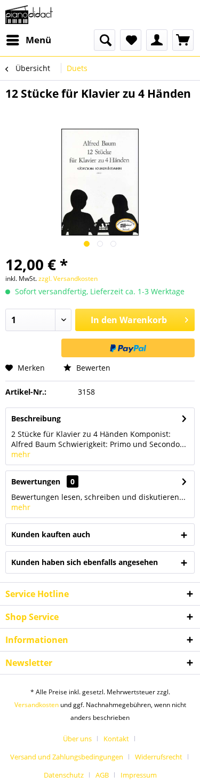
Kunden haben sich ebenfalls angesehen (84, 562)
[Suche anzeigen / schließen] (104, 40)
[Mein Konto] (156, 40)
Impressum (139, 775)
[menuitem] (28, 40)
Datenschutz (64, 775)
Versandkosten (36, 704)
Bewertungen (35, 481)
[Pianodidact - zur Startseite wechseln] (29, 14)
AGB (102, 775)
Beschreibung (36, 418)
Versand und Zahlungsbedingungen (66, 757)
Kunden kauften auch (50, 534)
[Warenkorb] (183, 40)
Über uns (77, 738)
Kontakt (116, 738)
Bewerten (92, 368)
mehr (20, 454)
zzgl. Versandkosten (68, 278)
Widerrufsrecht (158, 757)
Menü (38, 40)
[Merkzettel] (130, 40)
